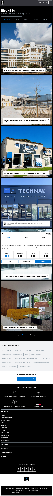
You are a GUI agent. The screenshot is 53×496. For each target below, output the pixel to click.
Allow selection (26, 261)
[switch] (20, 256)
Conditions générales (20, 488)
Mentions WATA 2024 (17, 354)
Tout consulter (6, 19)
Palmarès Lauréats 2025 (20, 362)
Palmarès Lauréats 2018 (20, 358)
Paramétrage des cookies (32, 490)
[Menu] (50, 2)
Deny (10, 261)
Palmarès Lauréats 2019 (32, 358)
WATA (35, 366)
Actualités (17, 19)
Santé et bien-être (12, 366)
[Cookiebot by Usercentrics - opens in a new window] (46, 234)
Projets (28, 362)
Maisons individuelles (6, 354)
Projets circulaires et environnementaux (41, 362)
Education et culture (18, 350)
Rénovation (45, 19)
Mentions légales (10, 488)
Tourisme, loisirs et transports (25, 366)
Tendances (35, 19)
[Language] (40, 2)
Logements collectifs (40, 350)
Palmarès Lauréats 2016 (36, 354)
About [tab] (43, 237)
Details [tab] (26, 237)
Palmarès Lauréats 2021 (45, 358)
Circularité (26, 19)
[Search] (43, 2)
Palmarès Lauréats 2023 (7, 362)
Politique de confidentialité (32, 488)
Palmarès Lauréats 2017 (7, 358)
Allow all (43, 261)
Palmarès (26, 354)
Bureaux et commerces (6, 350)
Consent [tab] (9, 237)
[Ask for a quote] (46, 2)
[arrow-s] (18, 334)
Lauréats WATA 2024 (29, 350)
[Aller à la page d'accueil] (2, 3)
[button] (22, 335)
